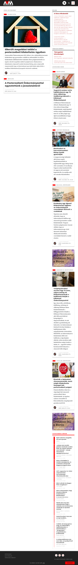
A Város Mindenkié (15, 72)
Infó (44, 563)
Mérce (58, 441)
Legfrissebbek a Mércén (59, 433)
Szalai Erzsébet (60, 519)
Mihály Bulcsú (60, 535)
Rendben (70, 563)
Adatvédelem (8, 555)
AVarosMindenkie (9, 89)
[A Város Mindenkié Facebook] (56, 555)
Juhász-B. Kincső (60, 455)
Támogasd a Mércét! (10, 557)
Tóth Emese (59, 486)
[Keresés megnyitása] (69, 4)
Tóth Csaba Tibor (60, 467)
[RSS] (63, 555)
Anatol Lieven (60, 498)
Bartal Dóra (59, 511)
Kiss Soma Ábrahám (61, 544)
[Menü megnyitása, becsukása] (73, 3)
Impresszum (8, 554)
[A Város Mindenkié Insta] (59, 555)
